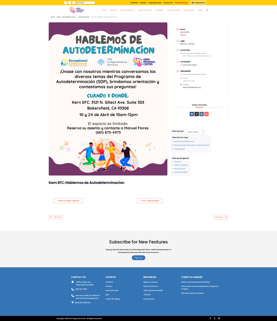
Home (104, 10)
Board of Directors (128, 10)
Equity (200, 10)
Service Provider (112, 290)
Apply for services (150, 282)
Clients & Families (145, 10)
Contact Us (167, 3)
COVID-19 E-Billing (113, 299)
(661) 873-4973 (189, 81)
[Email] (206, 114)
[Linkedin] (201, 114)
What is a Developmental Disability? (195, 282)
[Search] (206, 10)
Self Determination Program (192, 293)
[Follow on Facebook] (65, 2)
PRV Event (58, 217)
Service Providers (173, 10)
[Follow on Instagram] (73, 2)
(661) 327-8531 (81, 289)
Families (109, 286)
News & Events (189, 10)
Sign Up (138, 257)
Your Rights (159, 10)
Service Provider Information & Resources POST (192, 145)
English (82, 2)
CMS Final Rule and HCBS (153, 290)
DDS (107, 295)
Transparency (199, 3)
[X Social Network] (197, 114)
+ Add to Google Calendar (68, 201)
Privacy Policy (148, 299)
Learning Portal (155, 3)
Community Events (83, 17)
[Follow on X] (69, 2)
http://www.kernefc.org (192, 87)
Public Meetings (181, 3)
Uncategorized (179, 149)
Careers (143, 3)
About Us (113, 10)
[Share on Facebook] (192, 114)
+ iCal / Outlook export (149, 201)
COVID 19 (134, 3)
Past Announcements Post (184, 141)
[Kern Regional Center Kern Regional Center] (76, 10)
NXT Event (219, 217)
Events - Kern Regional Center (66, 17)
